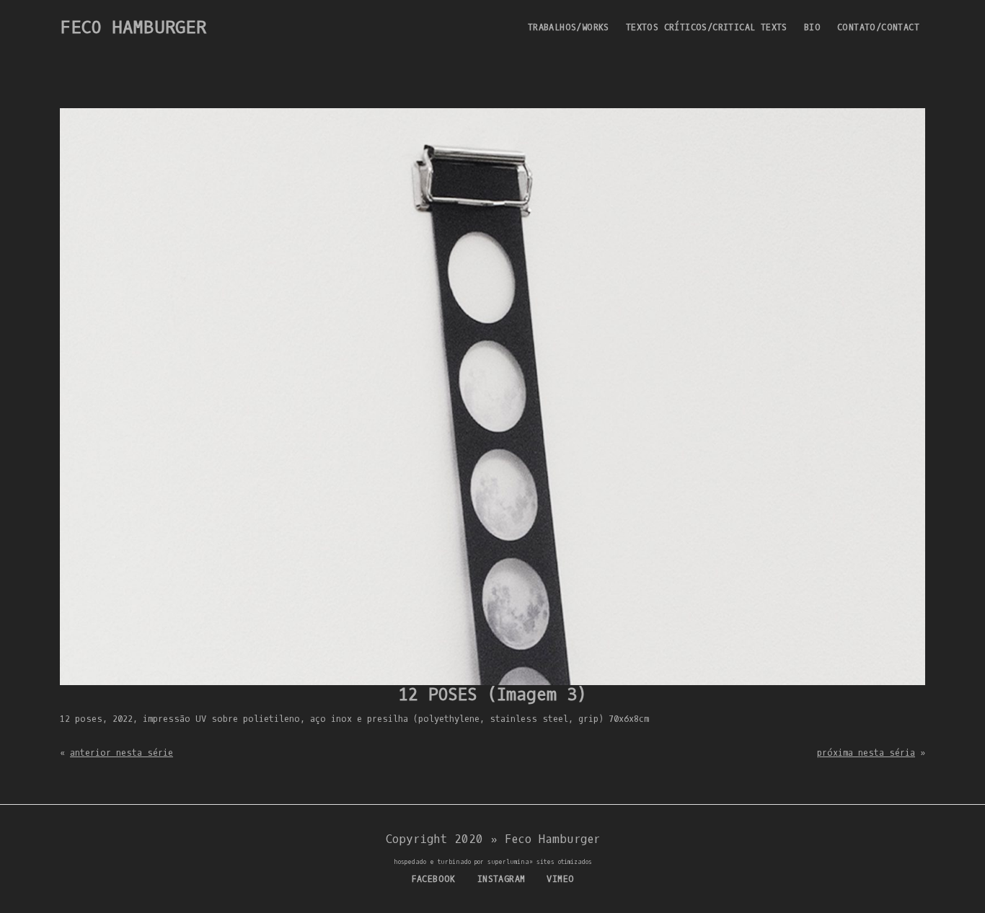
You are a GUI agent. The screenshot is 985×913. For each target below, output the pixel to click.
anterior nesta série (121, 753)
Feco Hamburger (133, 27)
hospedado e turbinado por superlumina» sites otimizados (493, 862)
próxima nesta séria (866, 753)
